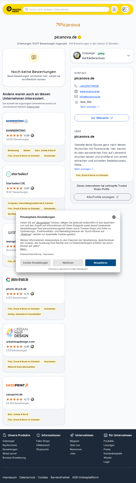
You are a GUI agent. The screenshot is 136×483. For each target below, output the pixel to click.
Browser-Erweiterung (14, 457)
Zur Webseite (100, 118)
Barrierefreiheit (60, 477)
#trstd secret (10, 453)
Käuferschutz (10, 445)
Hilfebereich (43, 445)
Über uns (75, 445)
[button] (114, 9)
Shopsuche (42, 449)
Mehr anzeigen (88, 106)
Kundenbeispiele (113, 453)
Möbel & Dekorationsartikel (21, 367)
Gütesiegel (8, 441)
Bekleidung (13, 150)
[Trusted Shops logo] (14, 9)
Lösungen (109, 445)
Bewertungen (10, 449)
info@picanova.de (90, 96)
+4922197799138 (89, 86)
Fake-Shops (43, 441)
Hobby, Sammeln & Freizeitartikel (24, 314)
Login (107, 461)
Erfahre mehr (33, 107)
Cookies (43, 477)
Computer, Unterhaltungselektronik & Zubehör (30, 203)
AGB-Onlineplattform (85, 477)
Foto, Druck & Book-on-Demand (92, 175)
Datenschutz (27, 477)
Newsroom (76, 449)
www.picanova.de (90, 91)
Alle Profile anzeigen (100, 197)
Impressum (10, 477)
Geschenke (49, 156)
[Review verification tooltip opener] (79, 37)
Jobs (72, 453)
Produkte (109, 441)
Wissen (108, 457)
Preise (107, 449)
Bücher (27, 150)
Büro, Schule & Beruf (45, 150)
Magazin (74, 441)
